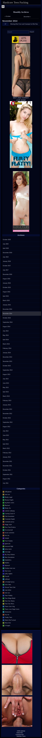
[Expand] (3, 6)
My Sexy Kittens (10, 554)
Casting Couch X (10, 513)
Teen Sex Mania (9, 601)
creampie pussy (9, 521)
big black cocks (9, 502)
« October (7, 16)
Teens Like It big (10, 606)
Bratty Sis (8, 508)
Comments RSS (20, 734)
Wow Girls (8, 622)
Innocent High (9, 546)
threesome (8, 612)
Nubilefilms (8, 560)
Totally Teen (8, 617)
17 (5, 24)
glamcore (7, 543)
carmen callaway (10, 511)
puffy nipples (8, 573)
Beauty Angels (9, 500)
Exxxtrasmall (9, 530)
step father (8, 590)
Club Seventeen (9, 516)
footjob (7, 538)
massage (7, 551)
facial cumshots (9, 532)
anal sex (7, 494)
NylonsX (7, 565)
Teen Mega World (10, 598)
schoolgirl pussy (9, 582)
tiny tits (7, 614)
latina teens (8, 549)
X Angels (7, 625)
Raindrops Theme (21, 736)
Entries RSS (20, 732)
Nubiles (7, 562)
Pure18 (7, 576)
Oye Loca (8, 571)
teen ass (7, 592)
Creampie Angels (10, 519)
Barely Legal (8, 497)
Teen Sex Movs (9, 603)
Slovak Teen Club (10, 587)
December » (27, 16)
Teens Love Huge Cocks (12, 609)
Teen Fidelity (8, 595)
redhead (7, 579)
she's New (8, 584)
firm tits (7, 535)
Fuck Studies (9, 541)
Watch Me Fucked (10, 620)
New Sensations (9, 557)
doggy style (8, 524)
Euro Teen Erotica (10, 527)
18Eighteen (8, 491)
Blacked (7, 505)
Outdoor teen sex (10, 568)
